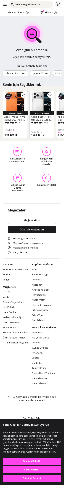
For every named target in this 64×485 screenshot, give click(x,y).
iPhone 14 (37, 279)
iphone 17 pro (40, 73)
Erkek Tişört (38, 315)
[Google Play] (21, 408)
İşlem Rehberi (10, 312)
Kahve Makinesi (40, 378)
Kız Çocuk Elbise (40, 337)
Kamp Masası (39, 383)
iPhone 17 (37, 342)
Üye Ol (6, 292)
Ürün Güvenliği (11, 322)
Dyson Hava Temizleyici (44, 373)
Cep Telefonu (39, 320)
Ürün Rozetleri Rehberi (15, 337)
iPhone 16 (37, 353)
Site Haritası (9, 327)
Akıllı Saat (37, 284)
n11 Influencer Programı (15, 342)
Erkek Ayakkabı (40, 310)
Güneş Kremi (39, 368)
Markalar (7, 274)
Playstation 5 (39, 295)
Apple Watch (38, 300)
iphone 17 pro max (15, 73)
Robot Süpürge (40, 274)
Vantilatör (37, 363)
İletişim (6, 279)
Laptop (35, 358)
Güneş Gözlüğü (40, 347)
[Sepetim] (58, 4)
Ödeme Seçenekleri (13, 302)
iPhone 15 (37, 332)
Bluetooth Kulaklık (41, 305)
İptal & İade (9, 307)
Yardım (6, 297)
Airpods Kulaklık (40, 289)
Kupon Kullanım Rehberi (15, 332)
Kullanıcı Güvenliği (12, 317)
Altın (34, 269)
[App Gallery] (41, 408)
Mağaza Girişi (32, 220)
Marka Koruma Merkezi (15, 269)
